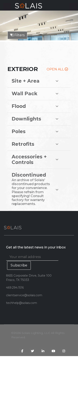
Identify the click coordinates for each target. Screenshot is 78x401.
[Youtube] (53, 351)
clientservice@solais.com (24, 295)
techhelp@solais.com (21, 303)
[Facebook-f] (22, 351)
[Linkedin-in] (43, 351)
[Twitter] (32, 351)
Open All (56, 69)
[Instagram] (64, 351)
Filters (19, 35)
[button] (7, 6)
